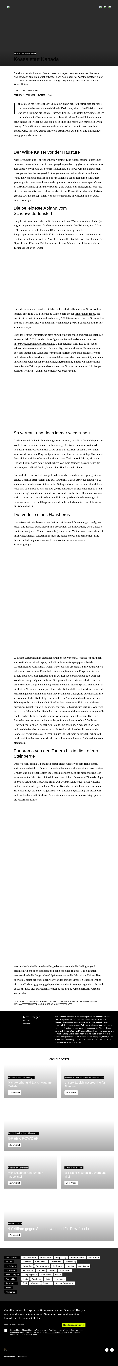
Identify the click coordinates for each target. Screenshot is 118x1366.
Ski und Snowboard (64, 1283)
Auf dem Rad (12, 1257)
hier (39, 1318)
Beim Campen (12, 1274)
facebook (30, 95)
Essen (58, 1274)
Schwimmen (64, 1270)
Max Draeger (34, 91)
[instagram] (112, 1350)
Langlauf (70, 1266)
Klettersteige (41, 1262)
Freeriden (27, 1266)
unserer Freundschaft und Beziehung (34, 343)
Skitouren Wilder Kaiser (77, 1002)
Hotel (47, 1279)
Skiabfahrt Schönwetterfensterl (56, 1004)
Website (26, 1020)
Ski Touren (57, 1266)
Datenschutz (9, 1357)
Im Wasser (11, 1270)
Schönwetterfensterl (26, 1004)
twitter (41, 95)
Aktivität (30, 1002)
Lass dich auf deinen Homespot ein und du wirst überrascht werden (62, 988)
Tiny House (59, 1279)
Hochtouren (56, 1262)
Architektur (11, 1279)
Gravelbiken (45, 1257)
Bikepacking (60, 1257)
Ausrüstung (93, 1257)
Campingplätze (30, 1274)
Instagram (27, 1023)
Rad (25, 1283)
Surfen (52, 1270)
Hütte (25, 1279)
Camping (47, 1283)
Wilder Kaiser (56, 1002)
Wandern (27, 1262)
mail (50, 95)
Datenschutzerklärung (54, 1332)
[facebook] (107, 1350)
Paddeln (41, 1270)
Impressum (22, 1357)
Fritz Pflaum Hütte (85, 313)
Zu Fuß (9, 1262)
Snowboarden (42, 1266)
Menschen (10, 1292)
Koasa (94, 1002)
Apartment (36, 1279)
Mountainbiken (29, 1257)
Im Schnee (19, 1002)
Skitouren (42, 1002)
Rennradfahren (77, 1257)
